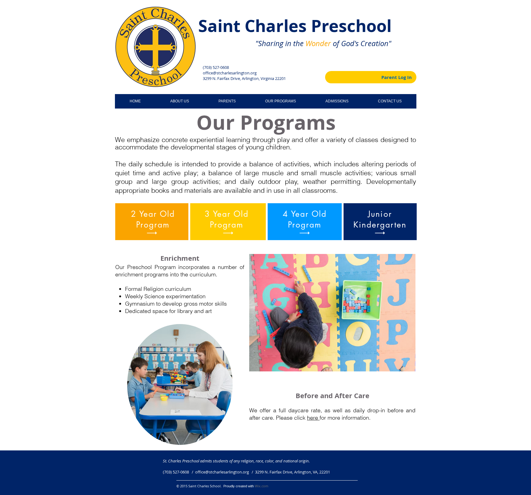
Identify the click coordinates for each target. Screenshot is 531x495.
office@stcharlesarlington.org (230, 73)
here (313, 417)
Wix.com (261, 486)
